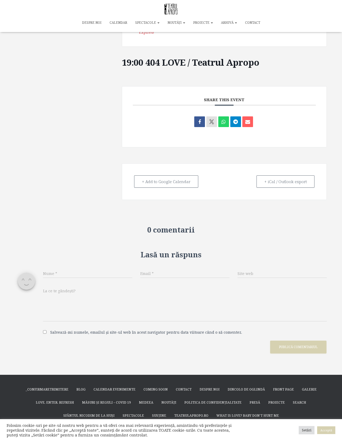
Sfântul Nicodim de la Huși (89, 415)
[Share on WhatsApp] (223, 121)
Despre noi (92, 22)
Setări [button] (306, 430)
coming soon (155, 389)
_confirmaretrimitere (47, 389)
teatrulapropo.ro (191, 415)
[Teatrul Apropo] (171, 9)
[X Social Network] (211, 121)
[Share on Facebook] (199, 121)
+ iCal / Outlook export (285, 181)
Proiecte (201, 22)
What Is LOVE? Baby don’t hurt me (247, 415)
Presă (255, 402)
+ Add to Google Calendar (166, 181)
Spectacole (146, 22)
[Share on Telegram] (235, 121)
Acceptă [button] (326, 430)
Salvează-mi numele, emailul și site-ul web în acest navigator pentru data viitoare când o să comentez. (146, 332)
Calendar (118, 22)
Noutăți (175, 22)
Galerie (309, 389)
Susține (159, 415)
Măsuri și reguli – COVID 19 (106, 402)
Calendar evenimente (114, 389)
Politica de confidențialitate (213, 402)
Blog (81, 389)
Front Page (283, 389)
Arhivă (227, 22)
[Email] (247, 121)
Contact (252, 22)
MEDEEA (146, 402)
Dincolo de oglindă (246, 389)
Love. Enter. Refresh (55, 402)
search (299, 402)
